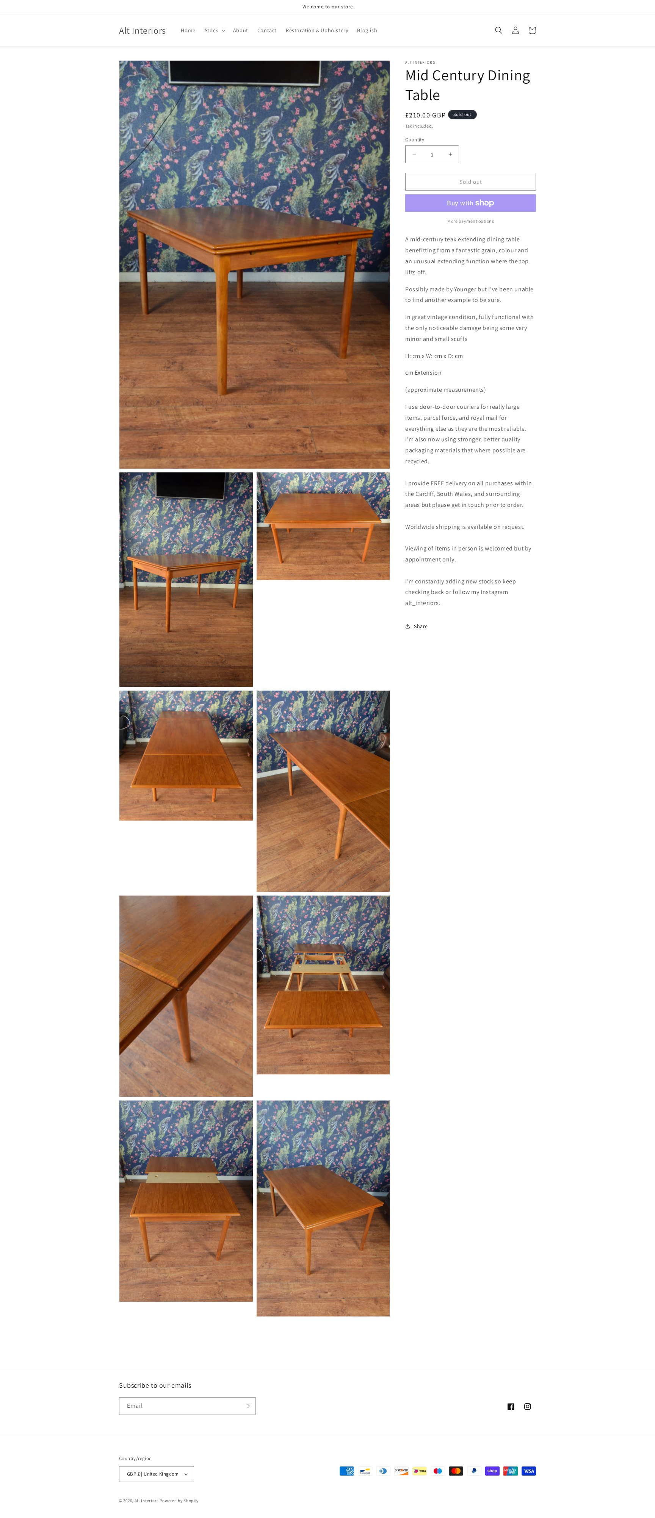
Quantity (414, 139)
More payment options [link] (470, 221)
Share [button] (421, 626)
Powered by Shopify (179, 1500)
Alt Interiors (147, 1500)
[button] (214, 30)
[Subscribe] (246, 1406)
